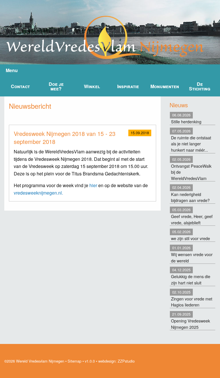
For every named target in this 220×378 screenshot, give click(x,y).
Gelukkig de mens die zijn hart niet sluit (190, 276)
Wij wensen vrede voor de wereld (192, 254)
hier (93, 185)
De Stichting (199, 86)
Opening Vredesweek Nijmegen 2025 (190, 320)
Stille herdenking (186, 118)
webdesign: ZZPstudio (116, 361)
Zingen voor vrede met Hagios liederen (191, 298)
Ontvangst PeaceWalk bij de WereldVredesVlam (191, 169)
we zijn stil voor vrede (190, 235)
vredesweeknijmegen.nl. (38, 192)
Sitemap (74, 361)
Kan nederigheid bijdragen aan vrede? (190, 194)
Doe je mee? (56, 86)
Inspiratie (128, 86)
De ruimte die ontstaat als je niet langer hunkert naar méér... (191, 140)
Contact (20, 86)
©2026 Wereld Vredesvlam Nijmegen (34, 361)
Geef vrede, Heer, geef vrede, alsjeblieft (192, 216)
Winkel (92, 86)
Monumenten (164, 86)
